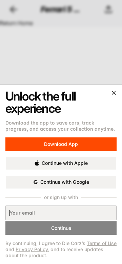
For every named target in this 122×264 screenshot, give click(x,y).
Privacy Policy (32, 249)
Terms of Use (102, 243)
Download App (61, 142)
